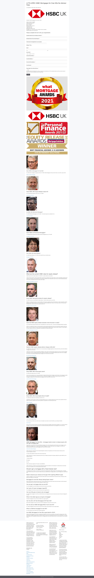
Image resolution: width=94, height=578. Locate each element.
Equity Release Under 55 (30, 195)
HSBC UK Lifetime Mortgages (30, 174)
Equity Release (28, 422)
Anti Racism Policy (29, 554)
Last (47, 50)
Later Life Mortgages (29, 215)
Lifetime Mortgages (29, 402)
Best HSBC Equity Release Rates (31, 355)
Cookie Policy (28, 560)
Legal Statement (28, 565)
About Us (27, 551)
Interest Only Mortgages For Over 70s (32, 281)
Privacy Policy (28, 570)
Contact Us (28, 559)
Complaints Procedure (29, 558)
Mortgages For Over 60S (30, 236)
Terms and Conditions (29, 571)
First (27, 50)
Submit (28, 74)
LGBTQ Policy (28, 566)
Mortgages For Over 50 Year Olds (31, 305)
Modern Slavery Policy (29, 567)
